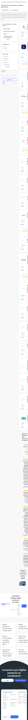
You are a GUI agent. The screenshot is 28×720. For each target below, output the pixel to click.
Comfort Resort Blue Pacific (14, 447)
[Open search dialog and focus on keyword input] (2, 6)
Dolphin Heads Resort (14, 438)
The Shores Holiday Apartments (14, 470)
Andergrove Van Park (14, 461)
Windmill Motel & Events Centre (14, 480)
